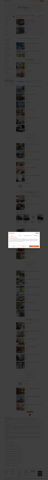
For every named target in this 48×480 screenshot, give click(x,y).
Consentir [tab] (12, 235)
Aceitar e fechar (34, 246)
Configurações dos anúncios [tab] (27, 235)
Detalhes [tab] (20, 235)
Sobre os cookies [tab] (36, 235)
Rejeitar (14, 246)
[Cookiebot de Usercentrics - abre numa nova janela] (36, 233)
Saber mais (23, 246)
